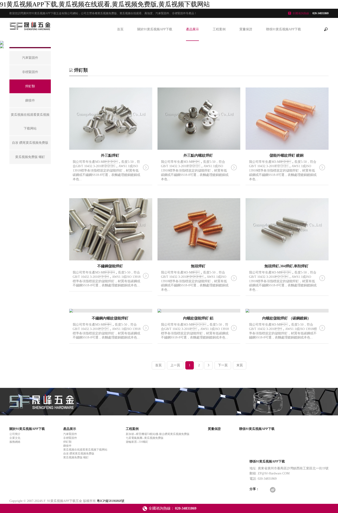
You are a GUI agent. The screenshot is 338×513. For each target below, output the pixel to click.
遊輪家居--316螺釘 (137, 441)
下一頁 (223, 365)
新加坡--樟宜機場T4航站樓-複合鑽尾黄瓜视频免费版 (157, 434)
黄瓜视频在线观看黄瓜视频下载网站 (85, 449)
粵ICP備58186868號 (110, 501)
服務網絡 (14, 441)
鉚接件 (67, 445)
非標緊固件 (70, 438)
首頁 (120, 29)
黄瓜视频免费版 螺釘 (76, 457)
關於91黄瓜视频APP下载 (154, 29)
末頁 (239, 365)
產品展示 (192, 29)
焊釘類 (67, 441)
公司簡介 (14, 434)
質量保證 (245, 29)
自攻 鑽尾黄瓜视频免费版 (78, 453)
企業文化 (14, 438)
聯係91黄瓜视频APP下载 (283, 29)
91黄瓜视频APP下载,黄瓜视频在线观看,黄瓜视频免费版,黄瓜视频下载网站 (105, 4)
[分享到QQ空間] (264, 490)
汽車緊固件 (70, 434)
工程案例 (219, 29)
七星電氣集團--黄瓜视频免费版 (144, 438)
